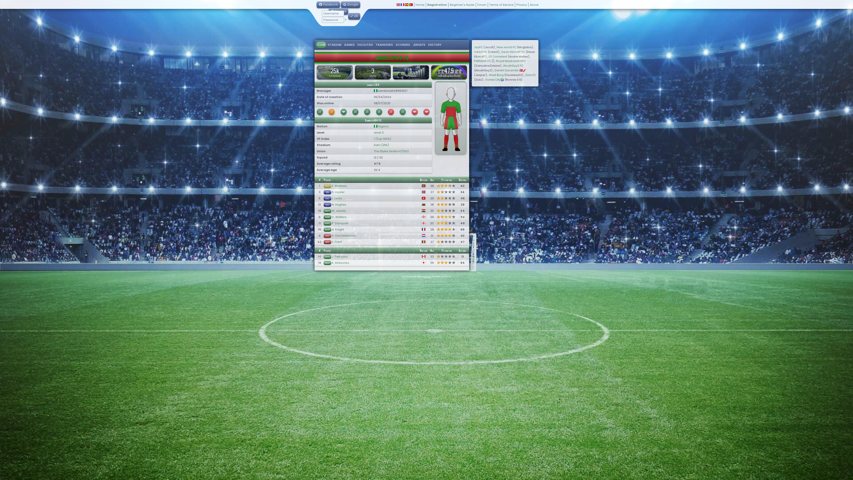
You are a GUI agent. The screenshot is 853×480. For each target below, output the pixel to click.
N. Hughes (339, 204)
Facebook (330, 4)
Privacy (521, 5)
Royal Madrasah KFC (511, 61)
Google (352, 4)
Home (420, 5)
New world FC (506, 47)
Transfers (384, 45)
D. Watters (339, 217)
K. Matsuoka (340, 263)
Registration (437, 5)
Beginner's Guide (462, 5)
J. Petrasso (340, 256)
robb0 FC (480, 52)
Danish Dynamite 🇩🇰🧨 (510, 70)
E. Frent (337, 242)
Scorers (403, 45)
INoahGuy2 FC (513, 66)
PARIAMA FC (482, 61)
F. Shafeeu (339, 186)
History (434, 45)
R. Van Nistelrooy (344, 236)
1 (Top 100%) (382, 139)
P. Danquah (340, 223)
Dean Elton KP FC (513, 52)
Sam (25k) (381, 145)
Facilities (365, 45)
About (534, 5)
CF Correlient (497, 56)
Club (321, 45)
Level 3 (379, 132)
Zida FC (530, 75)
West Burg (496, 75)
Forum (481, 5)
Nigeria (383, 126)
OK (355, 16)
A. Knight (338, 229)
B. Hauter (338, 192)
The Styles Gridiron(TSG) (391, 151)
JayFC (478, 47)
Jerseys (419, 45)
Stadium (334, 45)
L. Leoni (337, 198)
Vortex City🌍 (494, 80)
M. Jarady (339, 211)
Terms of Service (501, 5)
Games (349, 45)
